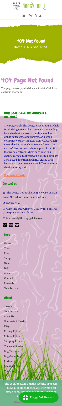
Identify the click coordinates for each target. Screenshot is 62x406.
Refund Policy (12, 336)
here (54, 88)
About (7, 273)
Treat (7, 248)
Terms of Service (14, 346)
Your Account (11, 288)
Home (18, 47)
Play (6, 253)
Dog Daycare (11, 351)
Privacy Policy (12, 331)
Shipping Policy (13, 341)
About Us (9, 316)
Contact (8, 278)
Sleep (7, 258)
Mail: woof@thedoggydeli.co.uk (24, 218)
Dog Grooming (12, 356)
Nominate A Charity (15, 175)
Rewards (9, 283)
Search (8, 306)
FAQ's (7, 326)
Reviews (8, 361)
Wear (7, 263)
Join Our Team (12, 366)
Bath (6, 268)
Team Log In (11, 371)
